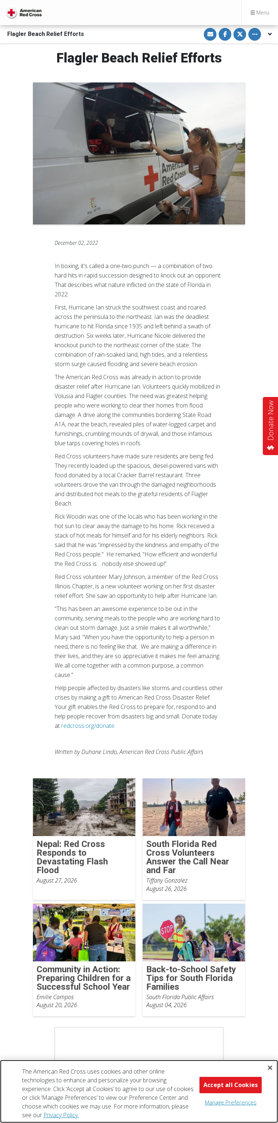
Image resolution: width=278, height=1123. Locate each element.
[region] (139, 1091)
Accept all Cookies (230, 1085)
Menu (262, 12)
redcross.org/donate (87, 726)
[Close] (270, 1068)
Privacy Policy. (61, 1115)
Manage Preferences (231, 1102)
